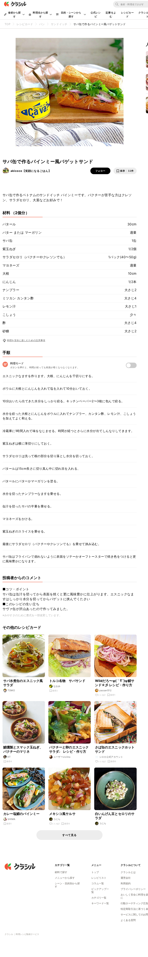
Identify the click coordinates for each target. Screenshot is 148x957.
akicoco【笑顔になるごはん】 (31, 170)
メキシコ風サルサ (62, 814)
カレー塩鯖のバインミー (21, 814)
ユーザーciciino (62, 756)
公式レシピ (96, 14)
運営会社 (126, 877)
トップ (95, 872)
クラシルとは (128, 872)
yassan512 (105, 690)
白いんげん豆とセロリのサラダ (115, 816)
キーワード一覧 (100, 903)
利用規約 (126, 883)
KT (9, 756)
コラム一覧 (97, 883)
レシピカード (127, 14)
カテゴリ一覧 (98, 897)
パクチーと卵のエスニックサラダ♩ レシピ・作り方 (69, 749)
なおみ (57, 686)
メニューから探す (65, 877)
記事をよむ (111, 14)
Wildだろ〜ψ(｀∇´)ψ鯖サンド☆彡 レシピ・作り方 (114, 683)
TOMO (11, 690)
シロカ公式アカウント (111, 756)
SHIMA (11, 819)
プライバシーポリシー (133, 889)
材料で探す (61, 872)
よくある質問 (128, 920)
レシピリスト (98, 877)
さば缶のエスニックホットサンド (115, 749)
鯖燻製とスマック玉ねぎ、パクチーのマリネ (23, 749)
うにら (57, 819)
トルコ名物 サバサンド (67, 681)
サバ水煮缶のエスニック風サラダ (23, 683)
